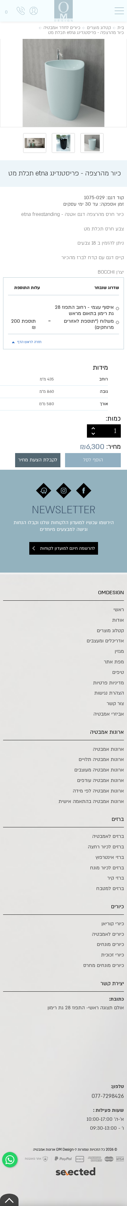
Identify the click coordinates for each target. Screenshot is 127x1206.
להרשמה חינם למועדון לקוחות (67, 548)
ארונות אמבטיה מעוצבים (99, 770)
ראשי (118, 609)
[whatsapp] (10, 1159)
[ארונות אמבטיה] (63, 11)
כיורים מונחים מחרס (103, 965)
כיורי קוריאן (112, 923)
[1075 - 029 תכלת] (63, 82)
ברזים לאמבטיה (108, 836)
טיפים (118, 672)
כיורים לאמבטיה (108, 934)
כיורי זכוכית (112, 955)
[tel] (20, 12)
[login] (33, 17)
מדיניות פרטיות (108, 682)
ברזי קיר (115, 878)
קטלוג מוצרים (110, 630)
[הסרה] (93, 434)
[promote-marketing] (76, 1168)
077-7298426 (108, 1096)
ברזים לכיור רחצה (106, 846)
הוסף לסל (93, 460)
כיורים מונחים (110, 944)
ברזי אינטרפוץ (110, 857)
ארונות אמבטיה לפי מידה (98, 791)
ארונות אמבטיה (108, 749)
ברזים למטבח (110, 888)
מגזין (119, 651)
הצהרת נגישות (109, 693)
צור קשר (115, 703)
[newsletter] (83, 490)
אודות (118, 620)
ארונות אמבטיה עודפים (100, 780)
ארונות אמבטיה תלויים (101, 759)
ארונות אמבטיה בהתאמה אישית (91, 801)
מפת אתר (114, 661)
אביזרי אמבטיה (108, 714)
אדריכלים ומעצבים (105, 640)
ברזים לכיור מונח (107, 867)
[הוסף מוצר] (93, 427)
